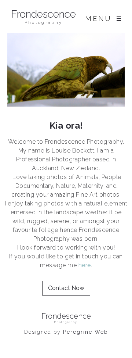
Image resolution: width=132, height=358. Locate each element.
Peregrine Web (85, 332)
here (84, 265)
